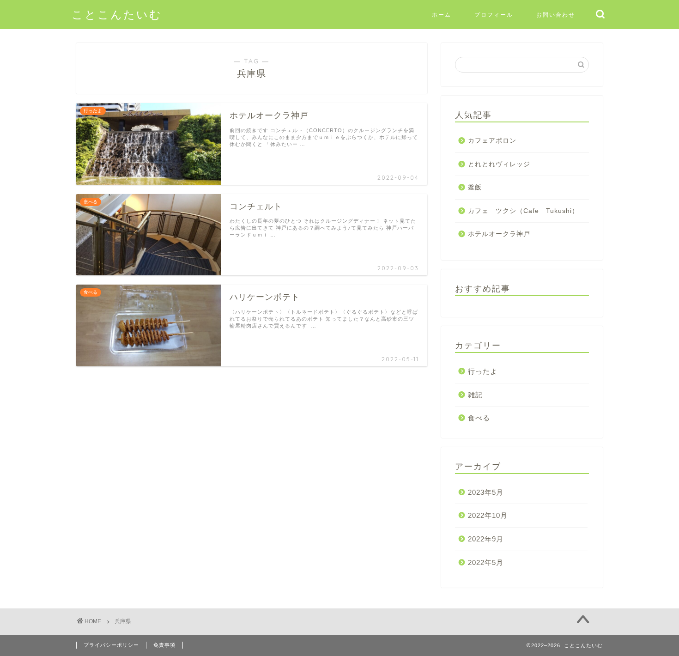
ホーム (441, 14)
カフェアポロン (492, 140)
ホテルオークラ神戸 (499, 234)
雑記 (475, 395)
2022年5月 (485, 562)
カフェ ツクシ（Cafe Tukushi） (523, 210)
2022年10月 (488, 515)
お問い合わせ (555, 14)
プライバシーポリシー (111, 645)
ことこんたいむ (117, 14)
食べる (479, 418)
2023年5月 (485, 492)
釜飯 (475, 187)
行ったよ (482, 371)
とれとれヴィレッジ (499, 164)
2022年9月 (485, 539)
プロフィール (493, 14)
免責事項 (164, 645)
